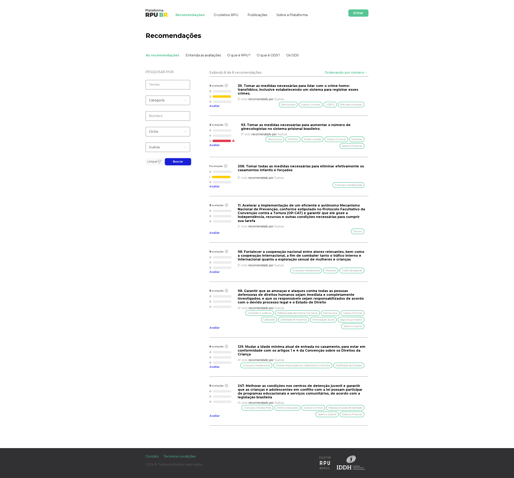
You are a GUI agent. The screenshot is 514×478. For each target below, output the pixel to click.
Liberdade (269, 319)
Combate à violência (259, 312)
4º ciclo (243, 308)
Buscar (178, 161)
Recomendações (190, 15)
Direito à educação (287, 407)
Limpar (152, 161)
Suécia (279, 99)
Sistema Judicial (353, 326)
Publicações (257, 15)
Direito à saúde (312, 139)
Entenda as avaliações (203, 55)
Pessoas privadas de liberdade (345, 407)
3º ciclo (242, 99)
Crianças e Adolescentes (348, 184)
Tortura (357, 231)
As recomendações (162, 55)
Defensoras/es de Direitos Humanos (297, 312)
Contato (152, 456)
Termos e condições (179, 456)
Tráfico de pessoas (352, 270)
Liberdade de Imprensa (293, 319)
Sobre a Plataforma (292, 15)
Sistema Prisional (352, 145)
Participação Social (323, 319)
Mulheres (357, 139)
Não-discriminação (351, 104)
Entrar (358, 13)
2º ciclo (242, 226)
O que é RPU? (238, 55)
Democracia (288, 104)
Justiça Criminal (310, 104)
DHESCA (293, 139)
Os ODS (292, 55)
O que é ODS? (268, 55)
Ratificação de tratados (349, 365)
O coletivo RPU (226, 15)
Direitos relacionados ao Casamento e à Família (303, 365)
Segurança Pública (351, 319)
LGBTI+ (330, 104)
